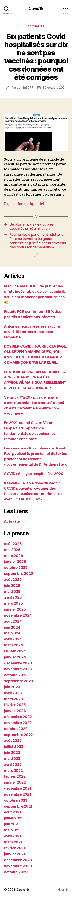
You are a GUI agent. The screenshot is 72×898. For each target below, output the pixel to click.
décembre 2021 (17, 788)
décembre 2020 (18, 860)
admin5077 (25, 87)
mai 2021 (12, 830)
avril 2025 (13, 597)
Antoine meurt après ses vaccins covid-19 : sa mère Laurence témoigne (32, 331)
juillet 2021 (13, 818)
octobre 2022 (15, 729)
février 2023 (15, 705)
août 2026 (13, 544)
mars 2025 (13, 603)
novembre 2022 (18, 723)
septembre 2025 (18, 573)
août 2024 (13, 621)
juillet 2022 (13, 746)
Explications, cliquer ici (24, 204)
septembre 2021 (18, 806)
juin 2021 (12, 824)
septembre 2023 (18, 681)
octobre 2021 (15, 800)
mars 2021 (13, 842)
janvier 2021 (14, 854)
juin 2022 (12, 752)
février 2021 (14, 848)
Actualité (36, 26)
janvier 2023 (15, 711)
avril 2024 (13, 639)
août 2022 (13, 740)
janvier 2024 (15, 657)
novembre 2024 (18, 615)
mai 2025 (12, 591)
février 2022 (15, 776)
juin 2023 (12, 687)
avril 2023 (13, 693)
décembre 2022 (18, 717)
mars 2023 (13, 699)
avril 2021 (12, 836)
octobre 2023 (16, 675)
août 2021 (12, 812)
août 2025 (13, 579)
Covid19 (36, 8)
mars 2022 (13, 770)
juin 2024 (12, 627)
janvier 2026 (15, 561)
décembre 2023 (18, 663)
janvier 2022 (15, 782)
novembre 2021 (17, 794)
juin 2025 (12, 585)
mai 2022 (12, 758)
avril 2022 (12, 764)
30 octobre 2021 (54, 87)
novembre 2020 (18, 866)
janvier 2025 (15, 609)
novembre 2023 (18, 669)
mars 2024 (13, 645)
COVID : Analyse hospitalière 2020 (33, 474)
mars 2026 (13, 556)
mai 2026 (12, 550)
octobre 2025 (16, 567)
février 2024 (15, 651)
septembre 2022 (18, 735)
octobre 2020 (16, 872)
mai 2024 (12, 633)
